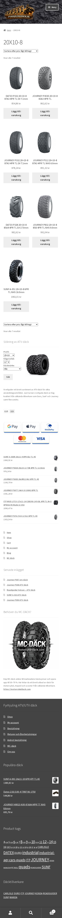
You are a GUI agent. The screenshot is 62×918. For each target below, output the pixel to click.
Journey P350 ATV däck (17, 600)
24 (25, 847)
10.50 (37, 842)
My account (12, 548)
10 (33, 841)
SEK (12, 411)
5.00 (11, 842)
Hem (9, 30)
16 (4, 847)
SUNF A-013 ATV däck (16, 595)
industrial (30, 852)
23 (23, 847)
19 (14, 847)
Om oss (11, 751)
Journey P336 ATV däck (17, 584)
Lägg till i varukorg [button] (16, 113)
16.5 (9, 847)
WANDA (13, 897)
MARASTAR (7, 868)
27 (32, 847)
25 (27, 847)
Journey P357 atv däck (17, 579)
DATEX (8, 852)
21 (18, 847)
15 (54, 842)
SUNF (46, 866)
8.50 (24, 842)
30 (36, 847)
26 (30, 847)
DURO (18, 853)
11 (40, 842)
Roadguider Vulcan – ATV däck (21, 590)
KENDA (52, 861)
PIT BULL (14, 867)
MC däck (10, 558)
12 (45, 841)
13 (48, 842)
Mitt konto (10, 913)
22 (21, 847)
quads (24, 866)
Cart (9, 542)
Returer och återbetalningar (22, 734)
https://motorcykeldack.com (17, 689)
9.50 (29, 842)
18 (12, 847)
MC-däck (11, 745)
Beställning (13, 728)
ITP (28, 860)
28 (34, 847)
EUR (6, 411)
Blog (9, 553)
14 (51, 841)
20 (16, 847)
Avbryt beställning (17, 739)
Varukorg (47, 910)
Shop (9, 537)
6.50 (16, 842)
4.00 (6, 842)
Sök (31, 913)
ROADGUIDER (36, 867)
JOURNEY (40, 859)
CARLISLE (43, 847)
